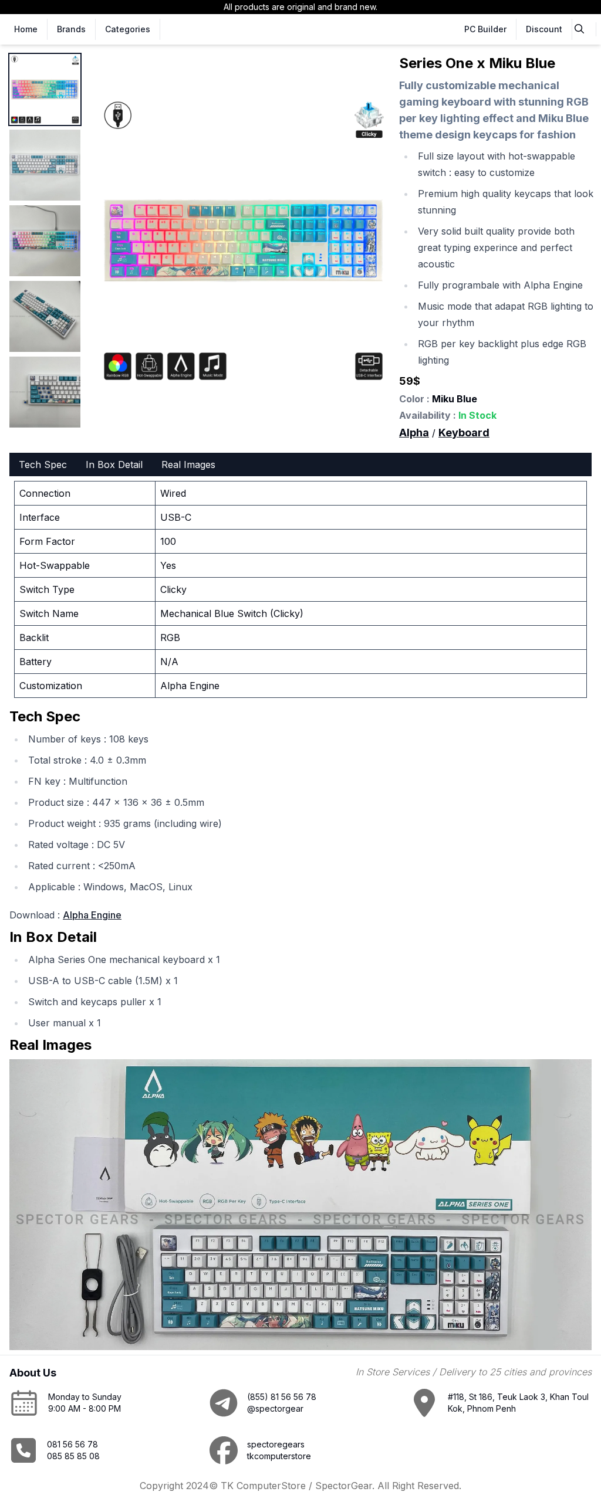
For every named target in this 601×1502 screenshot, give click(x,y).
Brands (71, 29)
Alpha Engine (92, 915)
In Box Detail (114, 464)
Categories (127, 29)
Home (26, 29)
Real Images (188, 464)
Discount (544, 29)
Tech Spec (43, 464)
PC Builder (485, 29)
